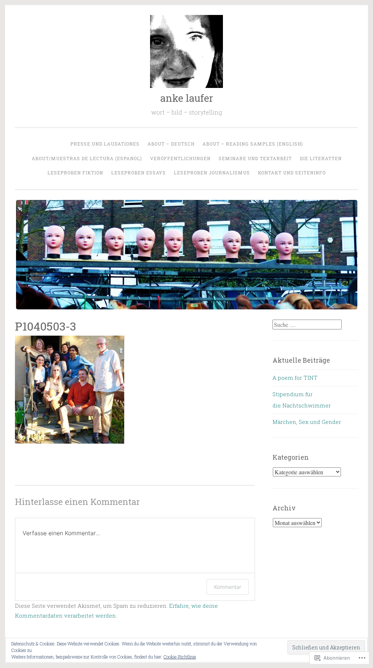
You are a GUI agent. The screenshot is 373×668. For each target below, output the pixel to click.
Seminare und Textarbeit (255, 158)
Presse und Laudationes (105, 144)
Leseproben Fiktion (75, 172)
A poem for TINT (295, 377)
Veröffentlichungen (180, 158)
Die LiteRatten (321, 158)
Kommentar (227, 587)
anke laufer (186, 98)
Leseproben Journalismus (212, 172)
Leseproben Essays (138, 172)
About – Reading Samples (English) (253, 144)
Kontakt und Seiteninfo (292, 172)
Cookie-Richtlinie (180, 657)
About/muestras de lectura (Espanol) (87, 158)
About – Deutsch (171, 144)
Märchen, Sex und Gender (306, 421)
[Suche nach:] (307, 324)
